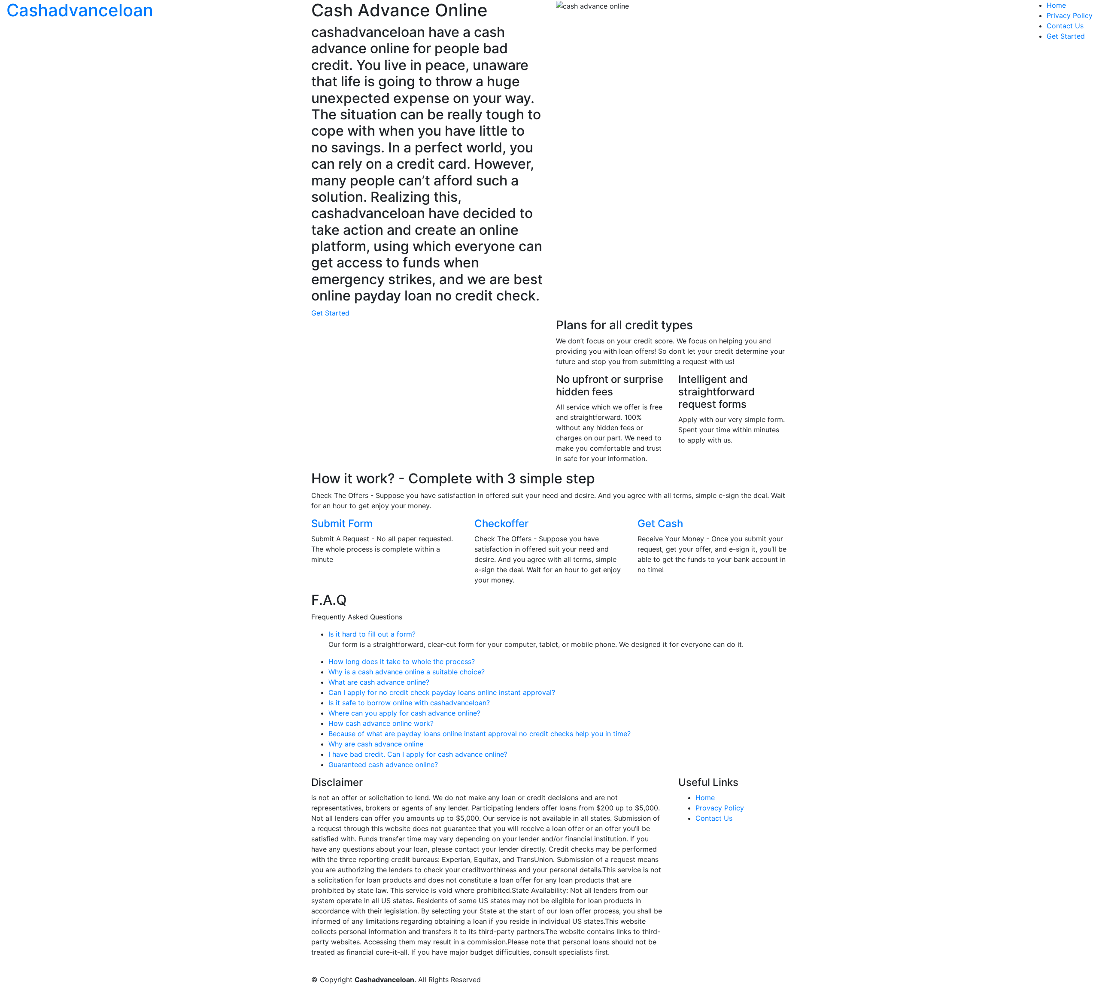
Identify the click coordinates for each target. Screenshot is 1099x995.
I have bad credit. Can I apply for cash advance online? (417, 754)
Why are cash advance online (375, 744)
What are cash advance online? (378, 682)
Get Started (1066, 36)
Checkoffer (501, 523)
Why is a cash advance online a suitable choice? (406, 671)
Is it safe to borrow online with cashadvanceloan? (409, 702)
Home (1056, 5)
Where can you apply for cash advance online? (404, 713)
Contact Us (1065, 25)
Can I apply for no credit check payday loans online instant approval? (441, 692)
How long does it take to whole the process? (401, 661)
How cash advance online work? (381, 723)
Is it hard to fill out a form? (372, 634)
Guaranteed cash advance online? (383, 764)
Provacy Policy (719, 808)
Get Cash (660, 523)
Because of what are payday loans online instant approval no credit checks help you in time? (479, 733)
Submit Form (342, 523)
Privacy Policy (1070, 15)
